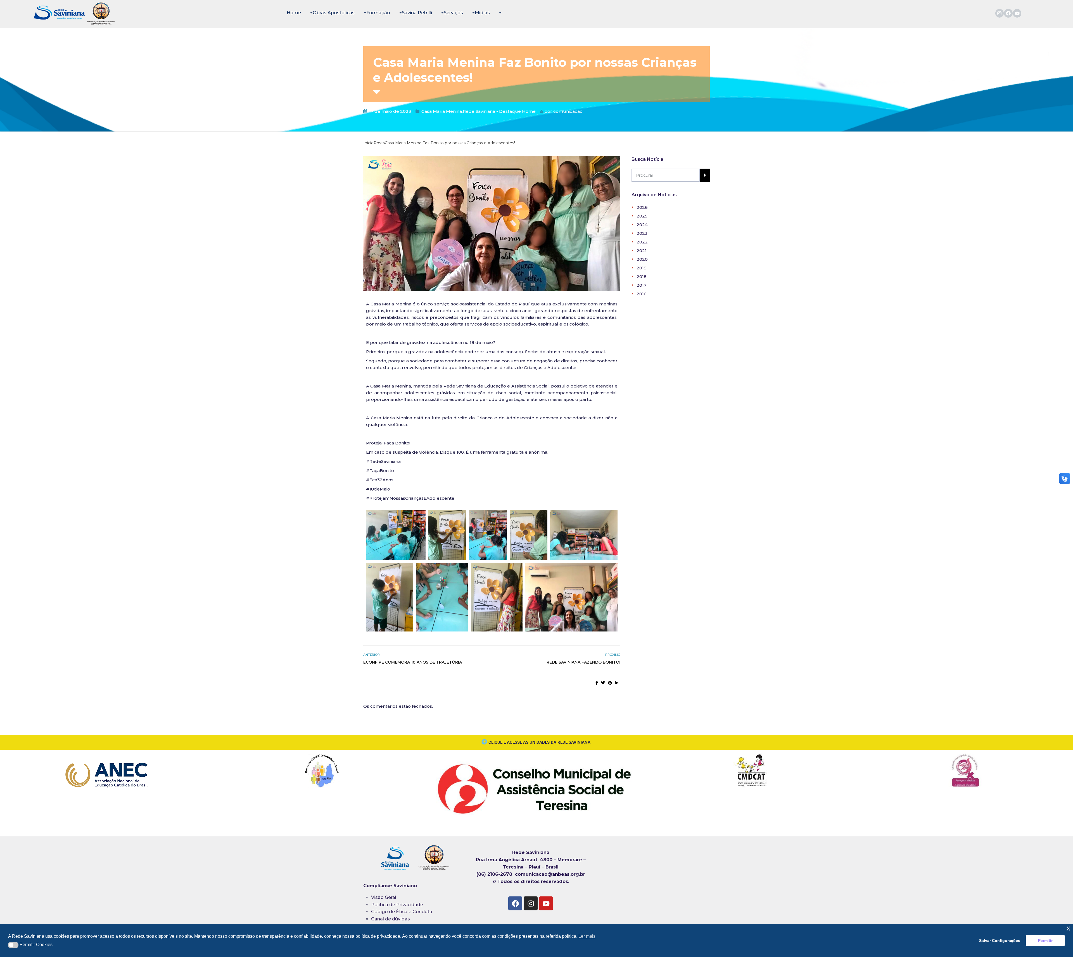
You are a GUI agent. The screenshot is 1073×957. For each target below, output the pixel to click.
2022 (642, 242)
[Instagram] (999, 13)
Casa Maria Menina (441, 111)
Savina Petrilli (417, 12)
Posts (379, 142)
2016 (642, 293)
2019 (642, 268)
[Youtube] (1017, 13)
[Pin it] (610, 682)
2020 (642, 259)
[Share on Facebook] (596, 682)
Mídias (482, 12)
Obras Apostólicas (334, 12)
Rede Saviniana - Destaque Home (499, 111)
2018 (642, 276)
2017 (641, 285)
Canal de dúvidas (391, 919)
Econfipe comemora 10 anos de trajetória (412, 662)
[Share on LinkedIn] (616, 682)
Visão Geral (383, 897)
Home (294, 12)
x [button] (1068, 928)
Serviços (453, 12)
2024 (642, 224)
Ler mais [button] (586, 936)
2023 (642, 233)
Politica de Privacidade (397, 904)
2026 (642, 207)
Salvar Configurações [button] (999, 940)
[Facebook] (1008, 13)
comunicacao (568, 111)
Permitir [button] (1045, 940)
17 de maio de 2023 (390, 111)
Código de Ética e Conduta (401, 911)
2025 (642, 216)
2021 (642, 250)
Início (368, 142)
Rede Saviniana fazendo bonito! (583, 662)
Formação (378, 12)
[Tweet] (603, 682)
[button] (13, 945)
